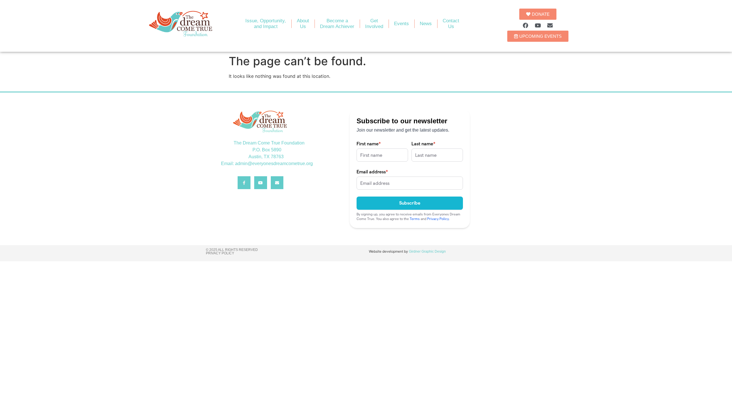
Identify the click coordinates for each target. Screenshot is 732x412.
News (426, 23)
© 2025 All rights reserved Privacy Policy (232, 251)
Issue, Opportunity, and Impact (265, 23)
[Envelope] (550, 25)
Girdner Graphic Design (427, 251)
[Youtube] (537, 25)
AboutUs (303, 23)
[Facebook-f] (244, 182)
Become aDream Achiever (337, 23)
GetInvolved (374, 23)
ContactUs (451, 23)
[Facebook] (525, 25)
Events (401, 23)
